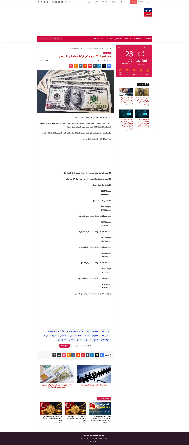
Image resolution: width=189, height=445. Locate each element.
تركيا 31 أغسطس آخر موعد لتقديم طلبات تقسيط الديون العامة (126, 99)
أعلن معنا (83, 438)
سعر (78, 339)
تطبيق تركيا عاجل (98, 38)
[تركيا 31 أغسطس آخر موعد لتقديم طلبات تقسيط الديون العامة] (126, 92)
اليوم (54, 335)
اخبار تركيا (105, 335)
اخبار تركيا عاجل (75, 335)
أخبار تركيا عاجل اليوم (55, 331)
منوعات (110, 38)
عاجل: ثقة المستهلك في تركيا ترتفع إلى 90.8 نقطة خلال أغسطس (142, 100)
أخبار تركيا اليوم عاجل (74, 331)
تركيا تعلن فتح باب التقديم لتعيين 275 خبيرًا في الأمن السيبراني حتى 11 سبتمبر (127, 123)
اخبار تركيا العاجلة (91, 335)
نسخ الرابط (64, 345)
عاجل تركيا (61, 339)
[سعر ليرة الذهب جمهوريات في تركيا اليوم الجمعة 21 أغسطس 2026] (75, 408)
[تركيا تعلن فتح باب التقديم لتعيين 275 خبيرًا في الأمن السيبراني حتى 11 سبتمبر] (126, 114)
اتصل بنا (106, 438)
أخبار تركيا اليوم (91, 331)
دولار (86, 339)
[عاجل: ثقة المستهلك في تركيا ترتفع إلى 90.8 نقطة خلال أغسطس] (142, 92)
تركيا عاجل (104, 339)
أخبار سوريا (128, 38)
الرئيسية (146, 38)
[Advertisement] (75, 20)
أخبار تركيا (138, 38)
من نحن (89, 438)
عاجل (71, 339)
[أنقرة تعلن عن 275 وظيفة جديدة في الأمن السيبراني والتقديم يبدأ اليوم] (142, 114)
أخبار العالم (118, 38)
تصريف (94, 339)
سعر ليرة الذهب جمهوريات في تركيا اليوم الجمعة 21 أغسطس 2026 (76, 418)
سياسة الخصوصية (97, 438)
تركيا (46, 335)
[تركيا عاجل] (148, 12)
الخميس (63, 335)
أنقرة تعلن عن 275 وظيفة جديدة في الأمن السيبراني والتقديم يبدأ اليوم (143, 122)
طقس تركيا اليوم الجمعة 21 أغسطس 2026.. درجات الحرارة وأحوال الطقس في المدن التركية (101, 418)
